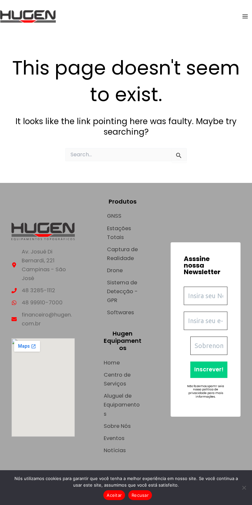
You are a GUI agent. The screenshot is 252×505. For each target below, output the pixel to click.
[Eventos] (114, 438)
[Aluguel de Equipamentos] (123, 404)
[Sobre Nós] (117, 426)
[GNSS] (114, 215)
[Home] (112, 362)
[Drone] (115, 270)
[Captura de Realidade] (122, 254)
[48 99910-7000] (37, 302)
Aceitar (114, 495)
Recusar (140, 495)
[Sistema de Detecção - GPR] (122, 291)
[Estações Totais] (122, 233)
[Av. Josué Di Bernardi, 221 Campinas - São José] (43, 265)
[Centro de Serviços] (123, 379)
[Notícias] (115, 450)
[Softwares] (120, 312)
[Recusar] (244, 487)
